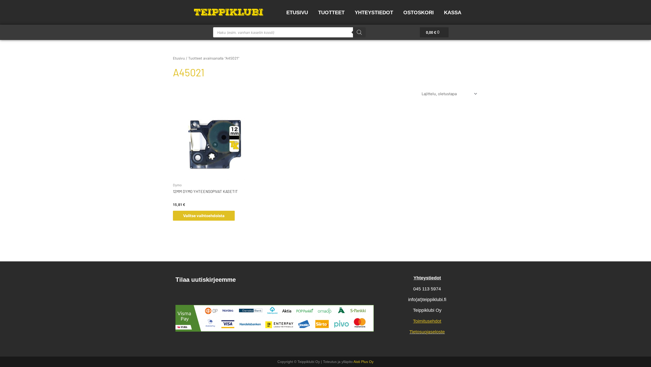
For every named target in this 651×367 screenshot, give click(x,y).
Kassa (452, 12)
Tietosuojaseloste (427, 331)
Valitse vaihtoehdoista (204, 215)
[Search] (359, 32)
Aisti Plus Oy (363, 362)
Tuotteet (331, 12)
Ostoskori (418, 12)
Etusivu (297, 12)
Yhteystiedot (374, 12)
